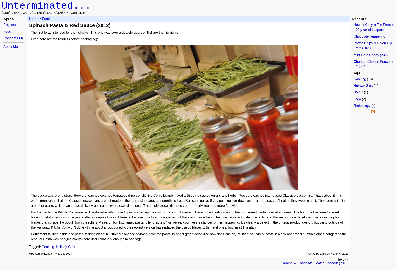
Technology (362, 106)
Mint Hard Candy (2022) (372, 55)
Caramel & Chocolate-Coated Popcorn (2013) (314, 263)
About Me (10, 47)
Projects (9, 25)
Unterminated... (46, 6)
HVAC (358, 92)
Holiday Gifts (65, 247)
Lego (357, 99)
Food (7, 31)
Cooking (48, 247)
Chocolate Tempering (369, 36)
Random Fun (13, 38)
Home (33, 19)
